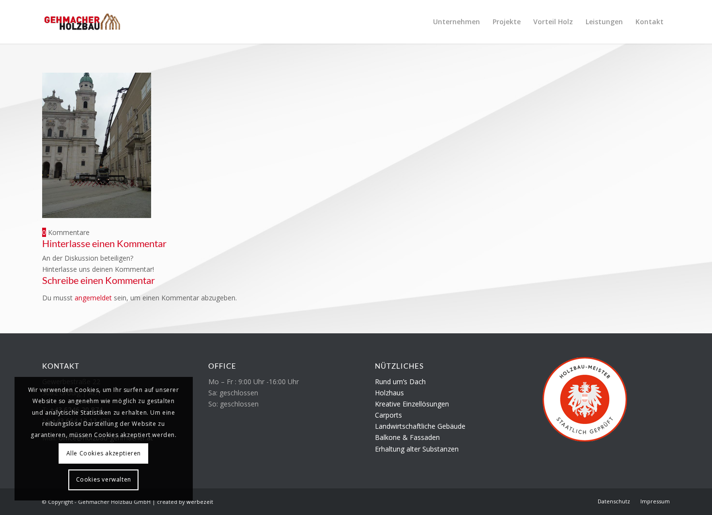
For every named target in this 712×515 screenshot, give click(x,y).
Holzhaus (389, 392)
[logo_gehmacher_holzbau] (82, 22)
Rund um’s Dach (400, 381)
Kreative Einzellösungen (412, 403)
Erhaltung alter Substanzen (417, 448)
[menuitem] (456, 22)
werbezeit (199, 501)
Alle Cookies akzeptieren (103, 453)
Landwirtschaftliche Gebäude (420, 426)
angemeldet (93, 297)
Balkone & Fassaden (407, 437)
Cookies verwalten (103, 479)
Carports (388, 415)
